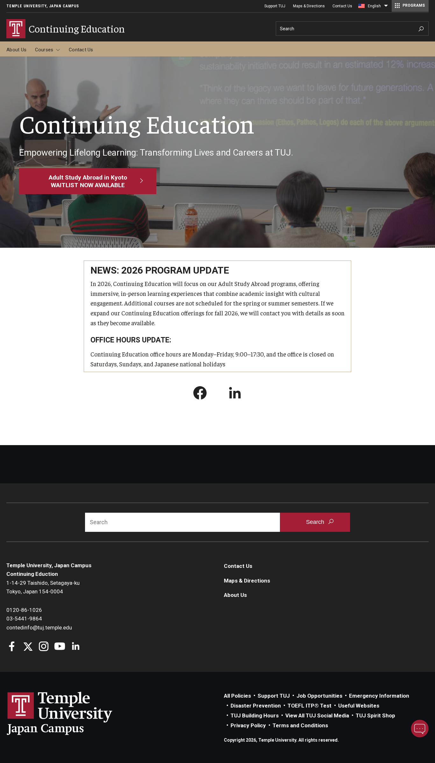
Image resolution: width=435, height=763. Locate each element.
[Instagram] (43, 647)
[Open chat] (420, 728)
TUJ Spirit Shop (375, 715)
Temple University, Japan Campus (42, 6)
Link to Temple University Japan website (70, 713)
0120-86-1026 (24, 610)
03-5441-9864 (24, 618)
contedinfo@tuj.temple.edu (39, 627)
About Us (16, 50)
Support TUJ (274, 6)
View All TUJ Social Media (317, 715)
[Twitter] (27, 647)
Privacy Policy (248, 725)
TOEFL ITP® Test (310, 705)
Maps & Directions (309, 6)
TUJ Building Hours (255, 715)
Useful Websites (358, 705)
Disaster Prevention (256, 705)
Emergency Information (379, 696)
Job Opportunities (319, 696)
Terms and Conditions (300, 725)
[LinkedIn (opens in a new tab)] (235, 394)
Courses (44, 50)
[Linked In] (75, 647)
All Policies (237, 696)
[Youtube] (59, 647)
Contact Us (342, 6)
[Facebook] (12, 647)
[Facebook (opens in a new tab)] (200, 394)
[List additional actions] (386, 7)
